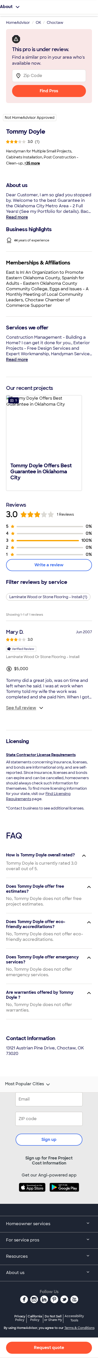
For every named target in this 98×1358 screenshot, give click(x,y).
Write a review (49, 565)
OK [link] (38, 22)
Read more (17, 217)
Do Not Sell (53, 1318)
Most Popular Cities (24, 1084)
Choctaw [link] (55, 22)
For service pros (22, 1240)
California (35, 1318)
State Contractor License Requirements (41, 755)
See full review (21, 707)
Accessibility (74, 1318)
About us (15, 1272)
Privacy (19, 1318)
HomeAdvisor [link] (18, 22)
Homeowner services (28, 1223)
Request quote (49, 1347)
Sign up (49, 1139)
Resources (17, 1256)
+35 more (32, 163)
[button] (44, 442)
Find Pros (49, 91)
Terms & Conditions (79, 1328)
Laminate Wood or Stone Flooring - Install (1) (48, 597)
